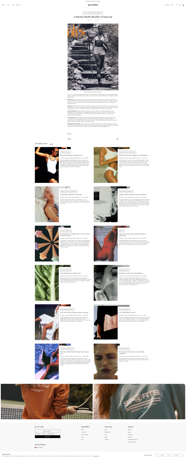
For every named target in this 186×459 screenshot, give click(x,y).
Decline (176, 455)
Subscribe (47, 436)
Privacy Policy (96, 456)
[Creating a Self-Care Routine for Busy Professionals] (112, 204)
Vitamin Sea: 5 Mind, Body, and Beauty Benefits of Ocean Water (132, 234)
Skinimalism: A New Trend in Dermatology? (130, 273)
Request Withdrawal (132, 442)
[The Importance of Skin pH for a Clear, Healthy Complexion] (112, 361)
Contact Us (130, 437)
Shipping (130, 429)
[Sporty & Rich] (93, 5)
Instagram (106, 439)
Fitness (85, 13)
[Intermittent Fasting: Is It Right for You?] (53, 283)
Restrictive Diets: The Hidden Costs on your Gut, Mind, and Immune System (75, 234)
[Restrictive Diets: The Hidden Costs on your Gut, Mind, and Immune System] (53, 244)
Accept (162, 455)
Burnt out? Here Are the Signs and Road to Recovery (74, 312)
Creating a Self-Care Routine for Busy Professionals (132, 194)
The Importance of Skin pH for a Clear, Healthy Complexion (131, 352)
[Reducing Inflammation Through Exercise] (53, 165)
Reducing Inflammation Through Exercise (71, 155)
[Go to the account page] (180, 4)
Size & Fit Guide (84, 434)
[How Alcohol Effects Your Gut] (112, 322)
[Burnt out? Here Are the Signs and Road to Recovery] (53, 322)
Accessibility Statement (132, 439)
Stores (82, 437)
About (106, 429)
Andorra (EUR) (39, 447)
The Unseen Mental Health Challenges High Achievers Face (74, 352)
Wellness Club (107, 432)
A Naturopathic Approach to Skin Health (71, 194)
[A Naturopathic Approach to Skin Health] (53, 204)
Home (82, 429)
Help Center (130, 434)
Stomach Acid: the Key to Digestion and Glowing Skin (133, 155)
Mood (106, 434)
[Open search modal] (176, 4)
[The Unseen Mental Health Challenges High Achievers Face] (53, 361)
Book (82, 439)
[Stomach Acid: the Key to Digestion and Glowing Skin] (112, 165)
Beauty (121, 152)
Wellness (100, 13)
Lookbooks (83, 432)
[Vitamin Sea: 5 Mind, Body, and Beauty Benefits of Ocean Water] (112, 244)
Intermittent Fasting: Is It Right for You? (70, 273)
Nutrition (127, 152)
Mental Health (92, 13)
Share (70, 133)
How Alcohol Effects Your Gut (127, 312)
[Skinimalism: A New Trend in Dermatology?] (112, 283)
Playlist (106, 437)
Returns (129, 432)
